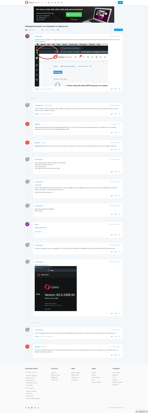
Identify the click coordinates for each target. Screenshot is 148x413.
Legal (94, 368)
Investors (115, 380)
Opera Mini (29, 393)
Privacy (94, 375)
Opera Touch (29, 396)
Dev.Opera (74, 380)
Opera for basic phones (33, 398)
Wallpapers (54, 377)
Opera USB (29, 385)
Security (94, 372)
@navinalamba (48, 105)
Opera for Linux (30, 380)
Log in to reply (118, 29)
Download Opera (75, 14)
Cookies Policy (96, 377)
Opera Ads (54, 380)
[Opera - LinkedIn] (35, 408)
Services (54, 368)
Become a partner (117, 382)
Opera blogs (75, 375)
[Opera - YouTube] (31, 408)
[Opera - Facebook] (25, 408)
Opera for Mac (31, 30)
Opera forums (75, 377)
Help (73, 368)
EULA (93, 380)
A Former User (39, 105)
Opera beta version (31, 382)
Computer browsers (30, 372)
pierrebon (37, 124)
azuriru (37, 224)
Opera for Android (31, 391)
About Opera (116, 372)
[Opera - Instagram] (38, 408)
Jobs (113, 377)
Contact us (115, 384)
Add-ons (53, 372)
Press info (115, 375)
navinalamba (38, 36)
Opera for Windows (31, 375)
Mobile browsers (29, 388)
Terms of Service (96, 382)
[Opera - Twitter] (28, 408)
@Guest (44, 142)
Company (116, 368)
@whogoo (38, 350)
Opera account (55, 375)
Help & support (75, 372)
